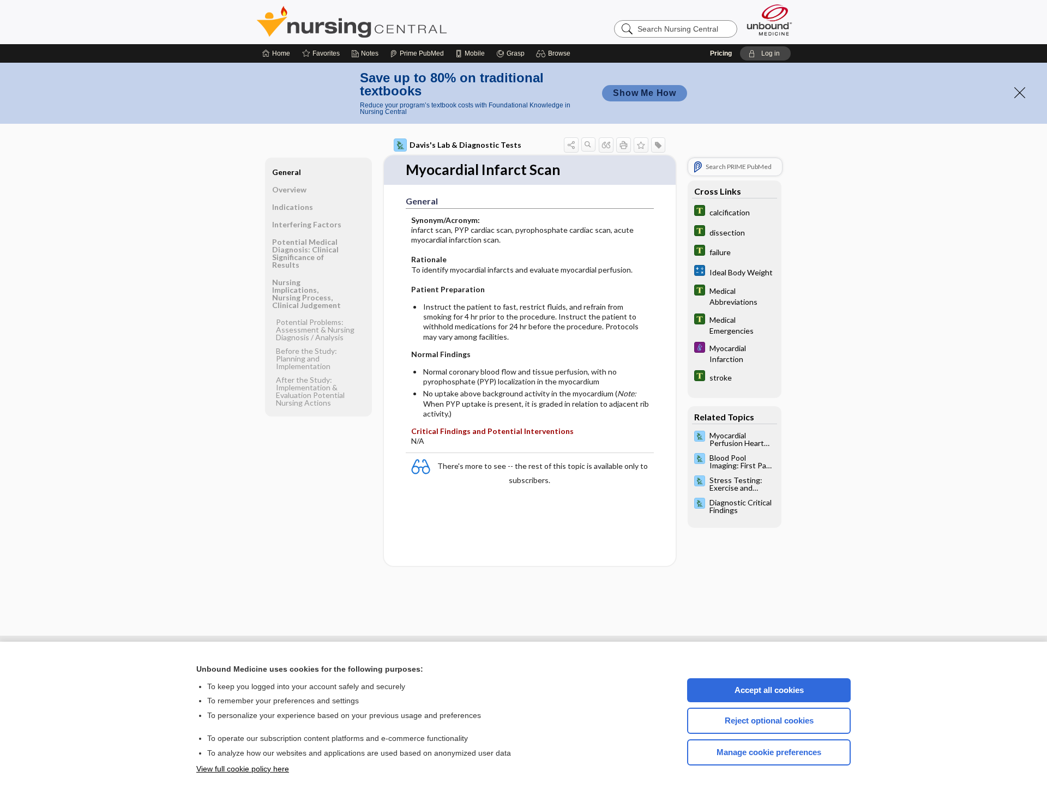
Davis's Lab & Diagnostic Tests (465, 144)
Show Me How (644, 93)
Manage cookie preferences (769, 752)
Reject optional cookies (769, 720)
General (286, 172)
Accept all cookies (769, 690)
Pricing (721, 53)
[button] (555, 53)
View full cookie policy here (242, 768)
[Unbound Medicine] (769, 20)
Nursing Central (392, 21)
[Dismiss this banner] (1019, 92)
